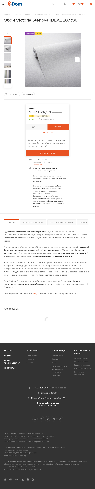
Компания (32, 351)
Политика (56, 375)
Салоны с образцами (33, 222)
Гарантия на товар (82, 365)
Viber (54, 418)
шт (33, 127)
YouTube (47, 418)
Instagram (35, 418)
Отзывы (30, 362)
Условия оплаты (81, 358)
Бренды (55, 359)
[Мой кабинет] (65, 4)
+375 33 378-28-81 (40, 388)
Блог (54, 362)
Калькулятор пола (59, 366)
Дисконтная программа (61, 222)
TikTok (60, 418)
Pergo (35, 293)
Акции (7, 356)
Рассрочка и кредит (82, 368)
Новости (30, 359)
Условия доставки (81, 361)
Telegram (41, 418)
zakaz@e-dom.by (49, 393)
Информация (59, 351)
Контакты (9, 368)
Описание (11, 222)
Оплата (83, 222)
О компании (32, 356)
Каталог (8, 351)
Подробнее (37, 165)
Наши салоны (57, 356)
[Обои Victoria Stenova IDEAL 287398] (53, 60)
